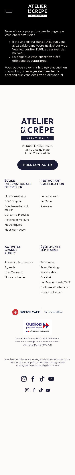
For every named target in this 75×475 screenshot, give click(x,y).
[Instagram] (24, 379)
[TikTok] (42, 379)
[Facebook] (33, 379)
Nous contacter (37, 165)
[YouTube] (51, 379)
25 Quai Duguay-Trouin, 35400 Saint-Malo (37, 147)
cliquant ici (12, 71)
